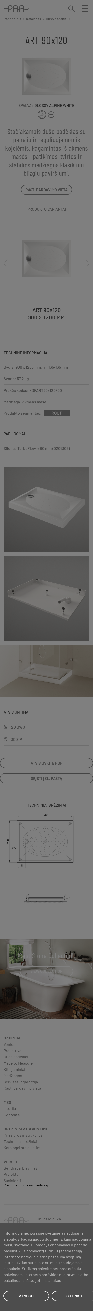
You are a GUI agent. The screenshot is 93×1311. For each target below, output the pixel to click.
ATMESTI (26, 1296)
